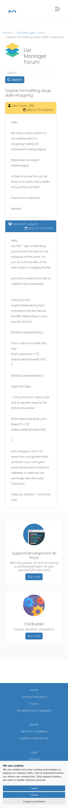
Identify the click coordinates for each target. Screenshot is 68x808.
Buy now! (34, 577)
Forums (7, 33)
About (34, 724)
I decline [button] (34, 795)
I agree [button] (34, 788)
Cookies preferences (34, 738)
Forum (34, 704)
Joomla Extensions (34, 697)
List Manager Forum (31, 33)
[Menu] (58, 9)
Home (34, 690)
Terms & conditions (34, 731)
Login (34, 752)
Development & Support (34, 710)
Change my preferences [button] (34, 801)
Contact (34, 759)
